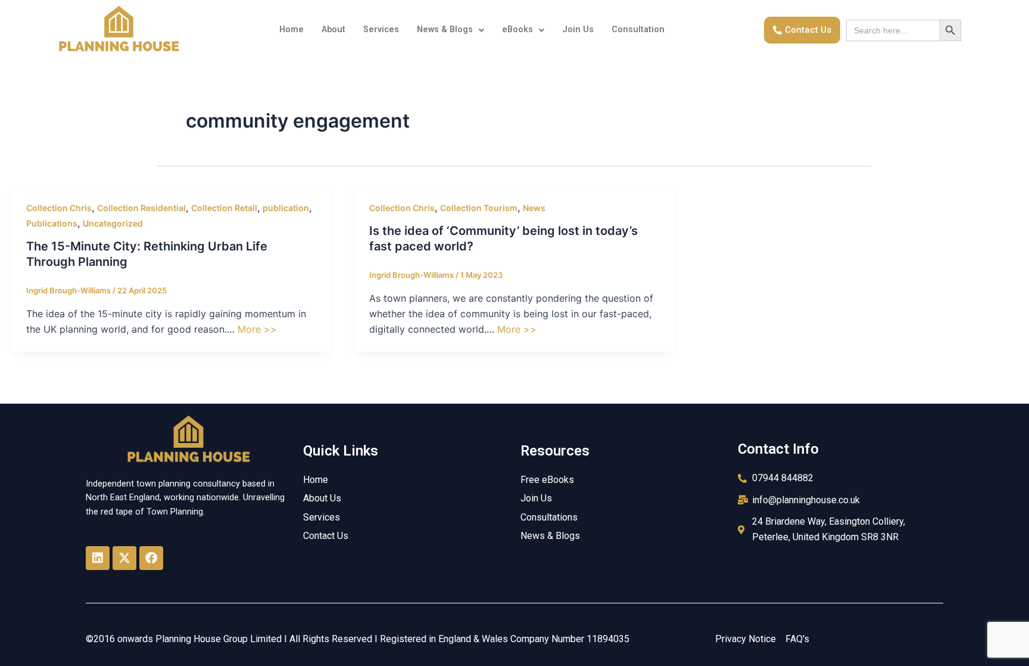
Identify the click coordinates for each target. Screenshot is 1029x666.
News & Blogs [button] (445, 29)
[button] (450, 30)
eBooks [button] (517, 29)
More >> (257, 329)
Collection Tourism (478, 208)
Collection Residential (141, 208)
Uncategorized (113, 223)
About (333, 29)
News (534, 208)
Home (291, 29)
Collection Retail (224, 208)
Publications (51, 223)
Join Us (578, 29)
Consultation (638, 29)
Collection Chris (59, 208)
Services (381, 29)
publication (286, 208)
